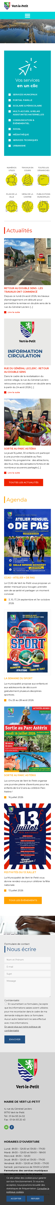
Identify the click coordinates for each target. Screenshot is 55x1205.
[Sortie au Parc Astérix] (27, 739)
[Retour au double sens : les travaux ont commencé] (27, 261)
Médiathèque (21, 134)
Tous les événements (23, 900)
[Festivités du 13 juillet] (27, 836)
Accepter (16, 1199)
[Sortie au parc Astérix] (27, 422)
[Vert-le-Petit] (23, 6)
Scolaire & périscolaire (27, 105)
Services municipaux (25, 94)
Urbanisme (19, 145)
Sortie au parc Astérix (20, 448)
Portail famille (22, 100)
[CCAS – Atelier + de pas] (27, 541)
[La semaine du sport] (27, 642)
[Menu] (27, 15)
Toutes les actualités (23, 482)
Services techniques (25, 140)
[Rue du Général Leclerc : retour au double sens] (27, 341)
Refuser (35, 1199)
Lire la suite (14, 312)
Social (17, 129)
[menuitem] (27, 15)
